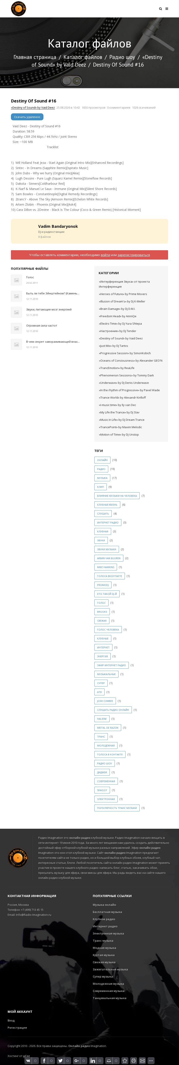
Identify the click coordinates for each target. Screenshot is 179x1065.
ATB (99, 692)
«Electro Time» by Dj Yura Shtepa (120, 323)
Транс (101, 736)
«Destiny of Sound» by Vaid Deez (33, 107)
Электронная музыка (108, 933)
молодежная (106, 745)
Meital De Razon (107, 727)
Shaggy (102, 790)
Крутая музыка (104, 955)
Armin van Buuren (108, 558)
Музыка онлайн (104, 905)
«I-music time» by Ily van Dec (117, 405)
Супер (101, 683)
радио (101, 469)
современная (106, 781)
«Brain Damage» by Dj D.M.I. (117, 309)
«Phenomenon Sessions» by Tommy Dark (126, 375)
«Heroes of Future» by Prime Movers (123, 294)
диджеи (102, 772)
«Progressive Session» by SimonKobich (125, 353)
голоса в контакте (110, 754)
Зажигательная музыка (110, 969)
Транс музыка (103, 941)
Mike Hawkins (105, 567)
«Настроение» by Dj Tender (117, 331)
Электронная (106, 799)
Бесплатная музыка (107, 912)
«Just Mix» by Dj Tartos (113, 346)
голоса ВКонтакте (109, 576)
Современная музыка (108, 991)
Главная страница (35, 57)
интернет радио (108, 522)
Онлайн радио (79, 1046)
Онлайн (102, 460)
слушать (103, 513)
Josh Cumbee (105, 701)
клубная (102, 531)
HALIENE (102, 718)
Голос (30, 277)
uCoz (26, 1056)
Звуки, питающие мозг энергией (49, 309)
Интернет (103, 647)
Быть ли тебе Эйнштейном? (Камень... (52, 293)
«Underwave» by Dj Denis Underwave (124, 383)
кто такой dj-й (107, 593)
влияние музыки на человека (117, 495)
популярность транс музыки (117, 808)
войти (105, 255)
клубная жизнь (107, 504)
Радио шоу (122, 57)
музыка (102, 478)
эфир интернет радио (111, 665)
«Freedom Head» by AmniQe (117, 316)
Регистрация (17, 1028)
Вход (11, 1020)
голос (101, 602)
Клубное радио (104, 919)
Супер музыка (103, 976)
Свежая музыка (104, 962)
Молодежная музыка (108, 984)
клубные (102, 638)
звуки (101, 540)
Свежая (102, 620)
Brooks (102, 611)
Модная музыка (104, 948)
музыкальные (106, 674)
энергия (102, 656)
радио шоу (104, 763)
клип (100, 486)
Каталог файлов (83, 57)
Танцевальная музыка (109, 998)
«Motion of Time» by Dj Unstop (119, 434)
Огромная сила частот (41, 325)
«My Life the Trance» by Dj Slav (119, 412)
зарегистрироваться (134, 255)
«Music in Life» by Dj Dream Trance (122, 420)
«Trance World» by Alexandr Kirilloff (122, 397)
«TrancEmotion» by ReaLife (116, 368)
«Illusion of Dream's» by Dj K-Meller (122, 301)
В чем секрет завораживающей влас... (53, 342)
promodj (103, 585)
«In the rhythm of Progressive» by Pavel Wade (129, 390)
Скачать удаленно (27, 117)
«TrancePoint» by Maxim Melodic (120, 427)
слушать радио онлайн (113, 709)
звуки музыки (106, 549)
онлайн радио (79, 838)
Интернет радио (105, 926)
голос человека (108, 629)
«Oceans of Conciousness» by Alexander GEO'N (130, 360)
